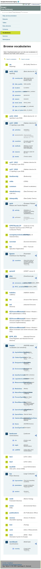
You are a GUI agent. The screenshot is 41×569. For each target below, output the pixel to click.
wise (11, 535)
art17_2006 (13, 123)
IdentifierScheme (19, 375)
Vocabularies (7, 32)
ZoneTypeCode (19, 427)
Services (5, 36)
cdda (11, 181)
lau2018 (12, 467)
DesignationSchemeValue (19, 362)
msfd (11, 499)
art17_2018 (13, 169)
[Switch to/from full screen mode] (29, 4)
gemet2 (12, 271)
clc (16, 440)
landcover (13, 433)
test (10, 525)
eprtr (11, 203)
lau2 (11, 462)
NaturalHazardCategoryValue (19, 392)
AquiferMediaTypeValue (19, 352)
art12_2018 (13, 116)
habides (12, 292)
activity (17, 210)
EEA (10, 2)
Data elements (7, 26)
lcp (10, 474)
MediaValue (18, 388)
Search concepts (25, 59)
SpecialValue (19, 414)
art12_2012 (13, 71)
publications (14, 513)
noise (11, 506)
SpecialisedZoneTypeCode (19, 409)
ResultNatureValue (19, 402)
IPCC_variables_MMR (19, 286)
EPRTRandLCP (15, 226)
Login (26, 4)
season (17, 99)
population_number (19, 91)
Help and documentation (10, 16)
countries (18, 141)
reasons (17, 152)
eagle (16, 445)
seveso (12, 518)
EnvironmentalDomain (19, 369)
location (17, 88)
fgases (12, 254)
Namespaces (6, 39)
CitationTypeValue (19, 357)
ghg (10, 276)
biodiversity (13, 176)
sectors (17, 491)
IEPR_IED (13, 336)
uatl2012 (17, 450)
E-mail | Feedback (8, 563)
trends (17, 156)
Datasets (5, 19)
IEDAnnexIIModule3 (16, 318)
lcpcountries (19, 480)
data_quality (18, 84)
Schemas (5, 29)
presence (17, 95)
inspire (12, 345)
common (12, 186)
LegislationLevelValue (19, 378)
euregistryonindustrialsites (16, 235)
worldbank (13, 542)
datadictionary (14, 191)
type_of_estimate (19, 106)
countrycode (19, 78)
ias (10, 299)
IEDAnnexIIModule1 (16, 311)
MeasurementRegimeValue (19, 382)
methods (17, 146)
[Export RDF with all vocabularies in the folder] (36, 74)
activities (17, 130)
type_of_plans (19, 110)
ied (10, 304)
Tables (4, 22)
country (17, 548)
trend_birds (18, 102)
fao (10, 247)
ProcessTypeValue (19, 397)
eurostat (12, 242)
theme (17, 424)
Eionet (10, 12)
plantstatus (18, 485)
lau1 (11, 457)
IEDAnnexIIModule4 (16, 327)
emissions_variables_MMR (19, 283)
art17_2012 (13, 162)
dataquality (13, 198)
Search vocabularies (11, 59)
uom (11, 530)
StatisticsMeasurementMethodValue (19, 418)
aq (10, 64)
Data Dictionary (17, 12)
